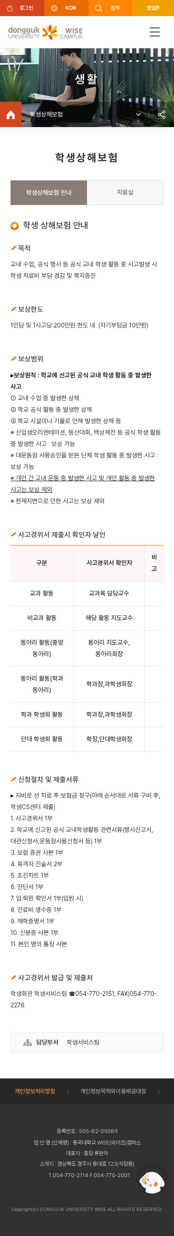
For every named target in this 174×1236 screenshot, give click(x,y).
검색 (115, 8)
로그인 (26, 8)
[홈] (11, 114)
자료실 (125, 192)
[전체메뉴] (155, 32)
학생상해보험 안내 (49, 193)
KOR (70, 8)
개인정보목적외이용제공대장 (113, 1091)
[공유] (161, 114)
